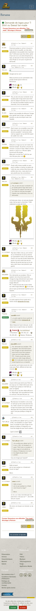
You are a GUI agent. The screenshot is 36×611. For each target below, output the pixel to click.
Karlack (4, 70)
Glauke (4, 47)
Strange (4, 144)
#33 (32, 339)
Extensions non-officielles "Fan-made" (20, 518)
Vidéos (22, 557)
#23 (32, 92)
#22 (32, 65)
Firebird (4, 314)
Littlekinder (6, 96)
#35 (32, 398)
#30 (32, 270)
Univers (4, 557)
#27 (32, 160)
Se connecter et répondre (18, 535)
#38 (32, 462)
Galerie (4, 564)
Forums (5, 28)
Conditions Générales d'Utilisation (9, 578)
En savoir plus (26, 605)
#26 (32, 140)
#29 (32, 248)
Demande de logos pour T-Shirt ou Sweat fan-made (17, 24)
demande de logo (24, 301)
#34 (32, 379)
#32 (32, 309)
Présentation (6, 554)
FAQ (21, 554)
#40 (32, 502)
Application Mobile (26, 566)
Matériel (4, 561)
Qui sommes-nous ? (8, 574)
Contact (4, 585)
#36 (32, 417)
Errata (22, 564)
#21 (32, 43)
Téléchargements (25, 561)
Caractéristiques (7, 559)
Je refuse (23, 607)
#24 (32, 108)
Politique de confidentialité (6, 582)
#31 (32, 295)
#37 (32, 436)
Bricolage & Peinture (14, 30)
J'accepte (13, 607)
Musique (22, 559)
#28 (32, 177)
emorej (4, 466)
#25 (32, 123)
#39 (32, 477)
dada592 (4, 299)
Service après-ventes (8, 588)
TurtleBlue (5, 422)
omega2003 (5, 274)
